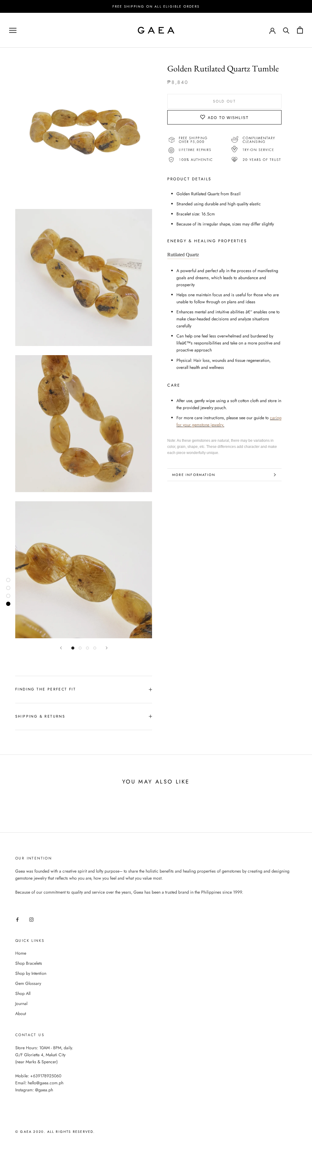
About (20, 1013)
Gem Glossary (28, 983)
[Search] (286, 30)
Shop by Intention (30, 973)
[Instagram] (31, 919)
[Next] (107, 648)
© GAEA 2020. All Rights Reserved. (55, 1131)
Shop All (22, 993)
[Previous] (61, 648)
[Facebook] (17, 919)
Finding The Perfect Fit (45, 689)
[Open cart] (300, 30)
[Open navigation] (12, 30)
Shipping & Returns (40, 716)
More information (193, 474)
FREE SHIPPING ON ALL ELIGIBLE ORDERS (156, 6)
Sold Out (224, 101)
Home (20, 953)
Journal (21, 1003)
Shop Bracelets (28, 963)
